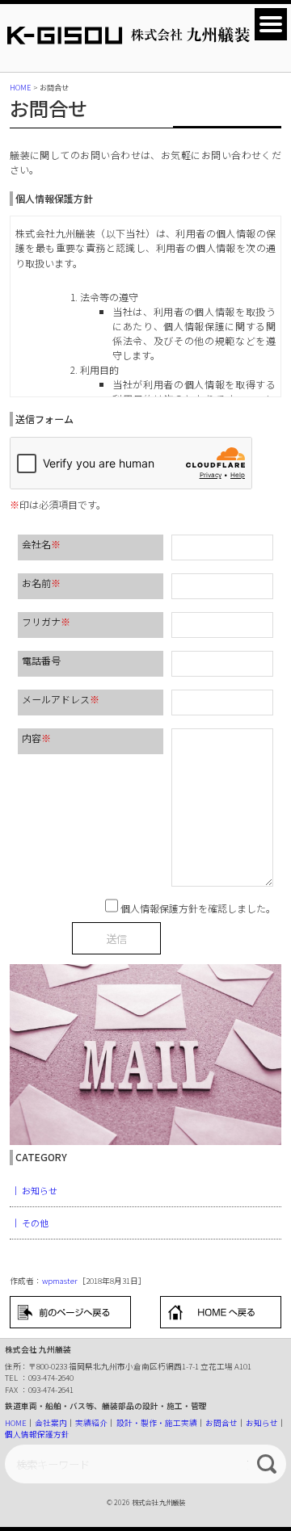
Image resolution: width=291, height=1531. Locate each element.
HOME (16, 1422)
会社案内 (51, 1422)
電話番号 (41, 660)
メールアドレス (60, 699)
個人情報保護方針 (37, 1434)
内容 (36, 738)
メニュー (271, 24)
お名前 (41, 582)
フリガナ (46, 621)
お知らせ (39, 1190)
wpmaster (60, 1280)
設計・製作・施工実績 (156, 1422)
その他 (35, 1222)
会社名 (41, 544)
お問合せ (221, 1422)
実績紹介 (91, 1422)
